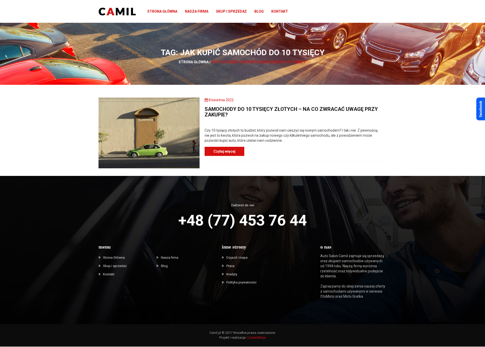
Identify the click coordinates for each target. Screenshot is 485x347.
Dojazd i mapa (237, 257)
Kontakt (279, 11)
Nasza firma (196, 11)
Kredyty (231, 274)
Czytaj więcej (224, 151)
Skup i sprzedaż (231, 11)
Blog (259, 11)
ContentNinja (256, 337)
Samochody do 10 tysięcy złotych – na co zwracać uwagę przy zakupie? (291, 112)
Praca (230, 266)
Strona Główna (162, 11)
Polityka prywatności (241, 282)
